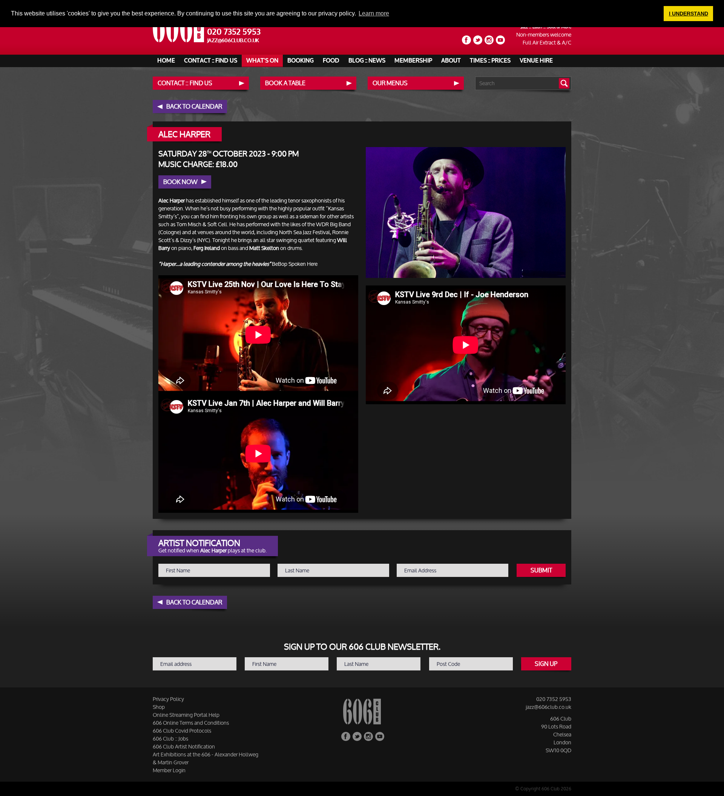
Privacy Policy (168, 699)
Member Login (169, 770)
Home (166, 61)
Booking (300, 61)
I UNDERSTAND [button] (688, 14)
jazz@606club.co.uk (233, 40)
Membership (413, 61)
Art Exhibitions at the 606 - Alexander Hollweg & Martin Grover (205, 758)
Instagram (489, 39)
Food (331, 61)
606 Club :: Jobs (170, 738)
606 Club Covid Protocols (182, 731)
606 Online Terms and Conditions (191, 723)
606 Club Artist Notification (184, 746)
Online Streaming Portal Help (186, 715)
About (451, 61)
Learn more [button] (374, 13)
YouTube (500, 39)
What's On (262, 61)
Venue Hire (536, 61)
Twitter (477, 39)
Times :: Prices (490, 61)
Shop (159, 707)
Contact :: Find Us (210, 61)
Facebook (466, 39)
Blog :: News (366, 61)
